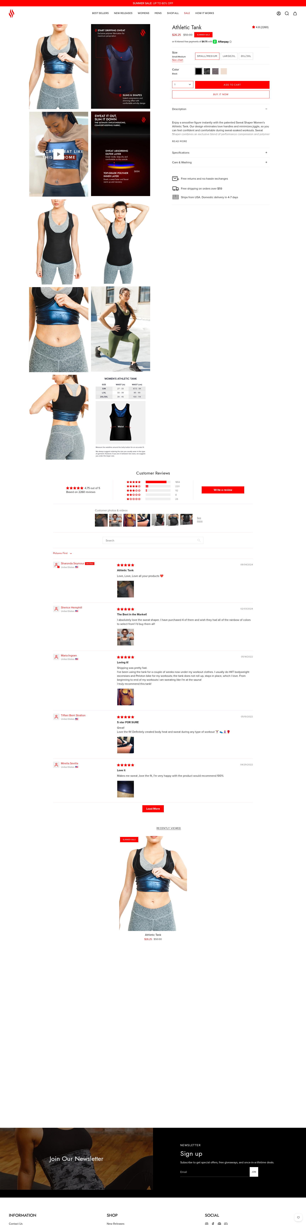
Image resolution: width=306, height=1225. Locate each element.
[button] (287, 13)
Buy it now (221, 94)
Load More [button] (153, 809)
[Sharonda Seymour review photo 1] (125, 589)
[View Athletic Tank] (58, 154)
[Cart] (295, 13)
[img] (125, 565)
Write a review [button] (223, 490)
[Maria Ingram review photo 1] (125, 696)
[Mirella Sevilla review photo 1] (125, 789)
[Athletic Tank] (153, 883)
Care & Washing (182, 162)
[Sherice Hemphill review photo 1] (125, 637)
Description (179, 109)
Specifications (180, 152)
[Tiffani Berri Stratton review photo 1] (125, 744)
